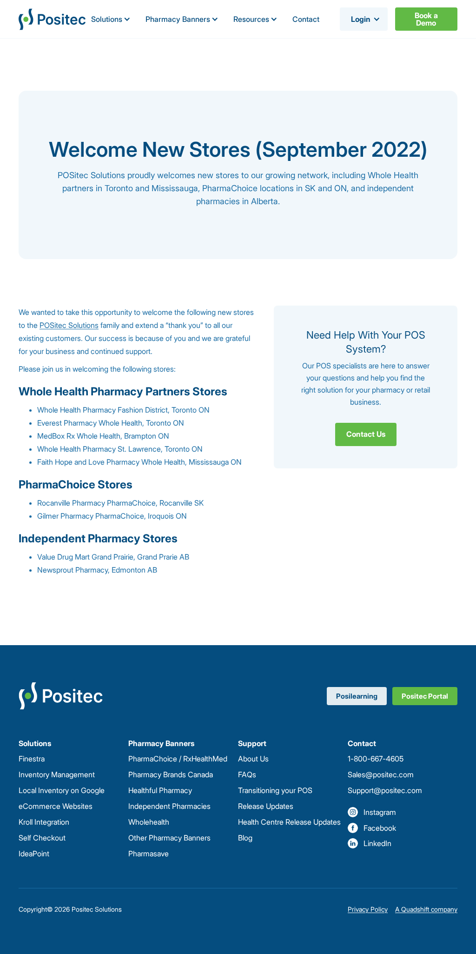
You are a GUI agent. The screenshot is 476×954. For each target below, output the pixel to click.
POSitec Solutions (69, 325)
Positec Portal (425, 696)
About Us (253, 758)
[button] (111, 19)
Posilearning (356, 696)
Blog (245, 837)
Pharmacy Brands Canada (170, 774)
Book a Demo (426, 19)
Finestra (32, 758)
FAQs (247, 774)
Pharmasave (148, 853)
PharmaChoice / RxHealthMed (177, 758)
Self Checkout (42, 837)
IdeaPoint (34, 853)
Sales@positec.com (381, 774)
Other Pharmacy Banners (169, 837)
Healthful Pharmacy (160, 790)
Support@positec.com (385, 790)
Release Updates (265, 806)
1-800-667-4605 (375, 758)
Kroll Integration (44, 822)
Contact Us (365, 434)
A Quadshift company (426, 909)
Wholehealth (148, 822)
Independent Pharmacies (169, 806)
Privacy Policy (368, 909)
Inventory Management (57, 774)
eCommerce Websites (56, 806)
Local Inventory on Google (62, 790)
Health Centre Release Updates (289, 822)
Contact (305, 19)
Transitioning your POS (275, 790)
